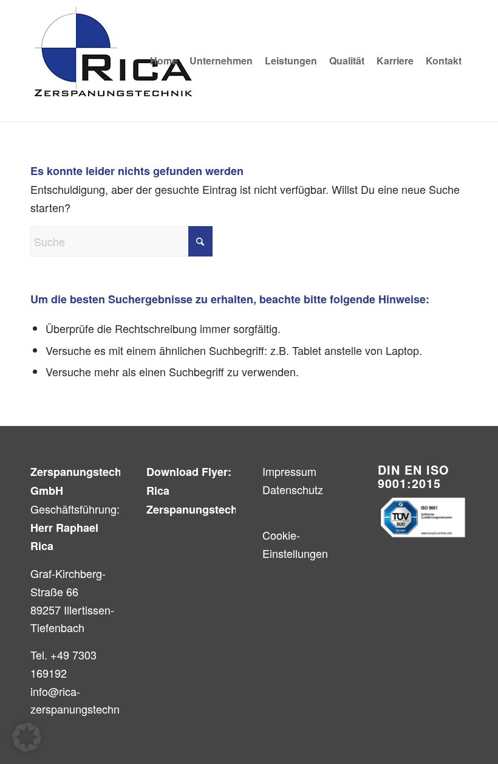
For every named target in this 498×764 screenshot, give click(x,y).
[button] (26, 737)
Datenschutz (292, 489)
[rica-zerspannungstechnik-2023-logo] (113, 61)
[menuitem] (163, 61)
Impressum (289, 471)
